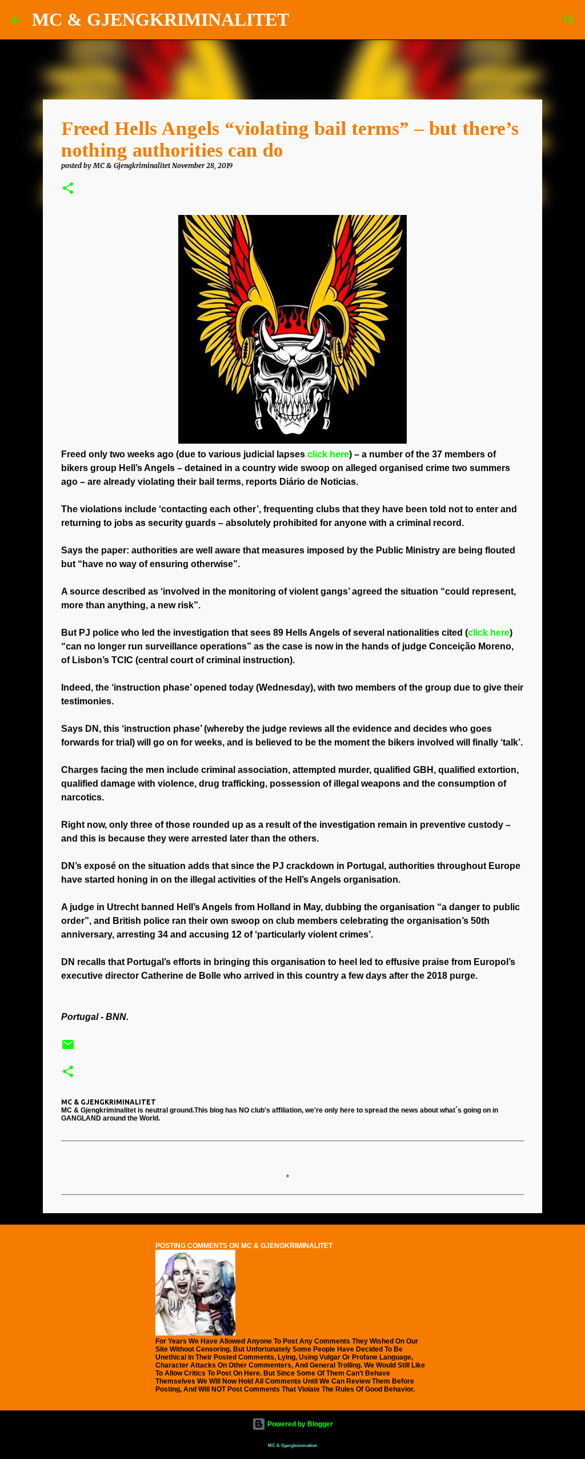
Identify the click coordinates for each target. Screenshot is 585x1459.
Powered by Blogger (299, 1424)
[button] (68, 189)
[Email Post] (68, 1049)
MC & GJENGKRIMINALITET (160, 19)
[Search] (305, 20)
